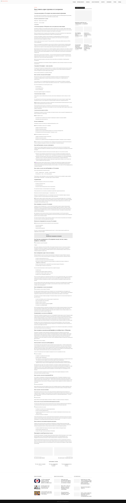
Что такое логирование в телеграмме (53, 465)
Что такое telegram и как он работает (66, 465)
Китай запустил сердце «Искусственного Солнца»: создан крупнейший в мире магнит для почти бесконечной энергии (86, 481)
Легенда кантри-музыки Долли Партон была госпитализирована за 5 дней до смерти (78, 46)
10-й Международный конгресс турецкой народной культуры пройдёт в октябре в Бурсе (46, 481)
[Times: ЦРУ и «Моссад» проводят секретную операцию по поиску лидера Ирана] (57, 487)
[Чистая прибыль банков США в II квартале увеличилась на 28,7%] (79, 29)
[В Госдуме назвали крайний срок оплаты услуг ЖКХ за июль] (57, 494)
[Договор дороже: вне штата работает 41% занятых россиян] (37, 487)
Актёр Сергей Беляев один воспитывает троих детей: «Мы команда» (46, 493)
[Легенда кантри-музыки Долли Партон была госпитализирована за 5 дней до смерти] (79, 41)
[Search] (124, 2)
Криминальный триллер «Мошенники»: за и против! (81, 23)
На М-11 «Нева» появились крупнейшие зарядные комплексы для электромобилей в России (86, 494)
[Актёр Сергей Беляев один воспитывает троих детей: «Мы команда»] (37, 493)
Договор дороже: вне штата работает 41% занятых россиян (45, 487)
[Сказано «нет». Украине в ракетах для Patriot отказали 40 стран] (88, 29)
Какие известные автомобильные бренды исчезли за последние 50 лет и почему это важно (66, 481)
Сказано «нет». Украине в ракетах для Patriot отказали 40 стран (87, 34)
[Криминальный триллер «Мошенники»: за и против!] (83, 15)
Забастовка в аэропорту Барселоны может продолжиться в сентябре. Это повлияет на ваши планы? (88, 47)
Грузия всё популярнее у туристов (86, 487)
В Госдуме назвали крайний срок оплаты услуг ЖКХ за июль (65, 493)
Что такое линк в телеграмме (40, 464)
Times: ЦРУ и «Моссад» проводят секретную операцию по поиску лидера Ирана (65, 487)
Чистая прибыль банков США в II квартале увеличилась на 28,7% (78, 34)
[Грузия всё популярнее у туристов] (77, 488)
